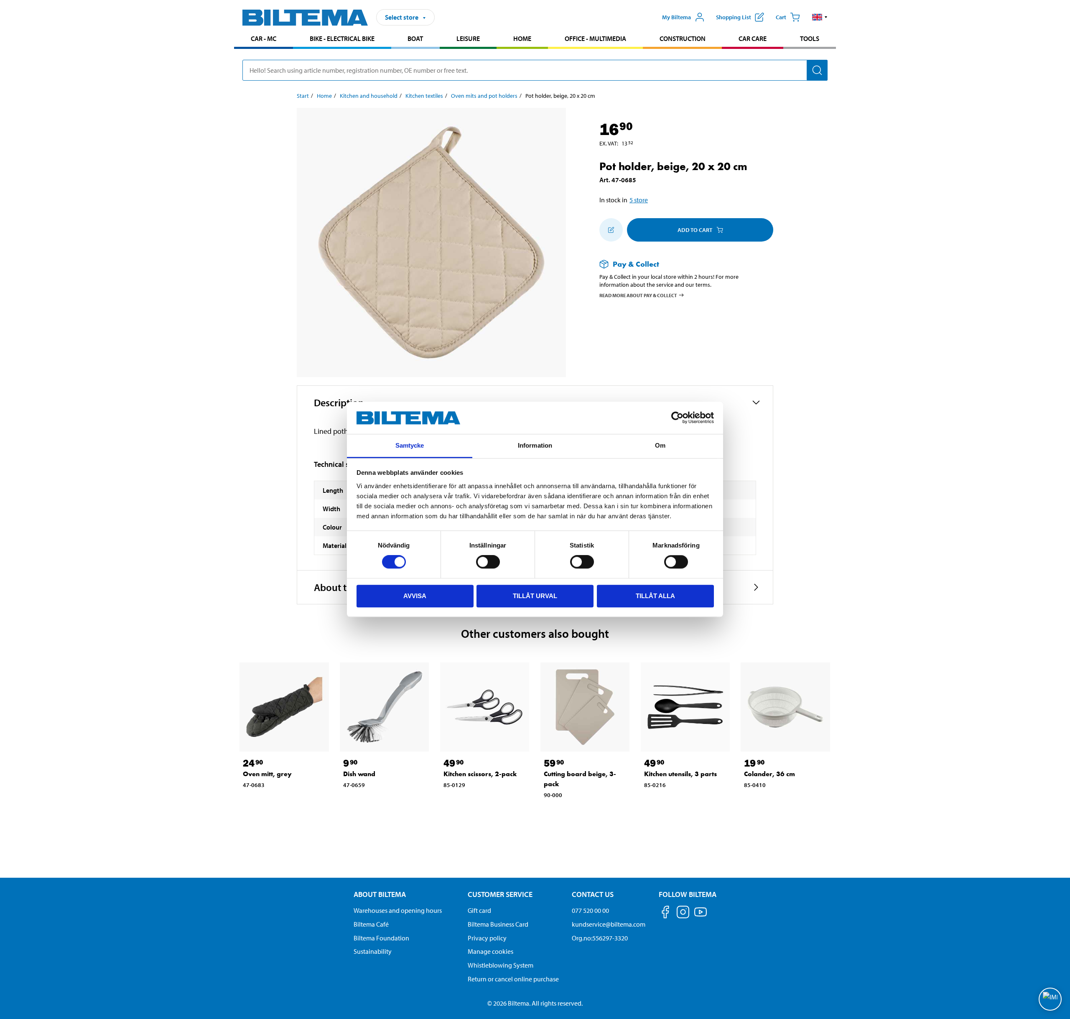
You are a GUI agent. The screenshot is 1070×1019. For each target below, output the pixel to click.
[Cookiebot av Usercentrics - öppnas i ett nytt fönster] (677, 418)
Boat (415, 38)
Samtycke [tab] (409, 445)
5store (638, 200)
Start (303, 95)
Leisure (468, 38)
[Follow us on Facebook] (665, 913)
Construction (683, 38)
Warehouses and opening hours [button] (398, 910)
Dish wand (359, 773)
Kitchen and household (368, 95)
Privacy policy (487, 938)
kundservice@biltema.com (608, 924)
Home (522, 38)
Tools (809, 38)
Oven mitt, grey (267, 773)
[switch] (488, 561)
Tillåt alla (655, 595)
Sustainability (373, 951)
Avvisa (414, 595)
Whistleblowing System (500, 965)
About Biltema (380, 894)
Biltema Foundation (381, 938)
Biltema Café (371, 924)
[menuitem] (263, 39)
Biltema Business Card (498, 924)
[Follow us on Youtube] (700, 916)
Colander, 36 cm (769, 773)
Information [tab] (535, 445)
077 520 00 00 (590, 910)
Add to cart (695, 230)
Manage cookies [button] (490, 951)
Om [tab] (660, 445)
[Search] (817, 70)
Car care (753, 38)
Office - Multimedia (595, 38)
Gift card (479, 910)
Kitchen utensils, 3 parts (680, 773)
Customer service (500, 894)
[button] (820, 17)
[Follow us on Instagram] (683, 913)
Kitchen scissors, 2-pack (480, 773)
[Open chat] (1050, 999)
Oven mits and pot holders (484, 95)
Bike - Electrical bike (342, 38)
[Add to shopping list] (611, 230)
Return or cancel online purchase (513, 979)
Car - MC (263, 38)
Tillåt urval (535, 595)
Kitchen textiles (424, 95)
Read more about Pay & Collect (638, 295)
